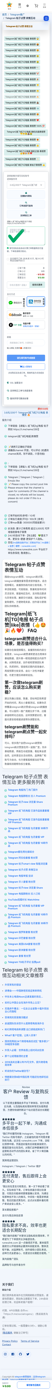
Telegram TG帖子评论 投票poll (24, 962)
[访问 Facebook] (13, 1354)
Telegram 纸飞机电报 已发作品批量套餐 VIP (28, 812)
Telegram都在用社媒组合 (21, 851)
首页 (4, 14)
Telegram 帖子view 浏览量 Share (25, 887)
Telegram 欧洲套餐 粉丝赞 (21, 949)
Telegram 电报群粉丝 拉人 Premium (27, 795)
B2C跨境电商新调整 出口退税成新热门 (25, 1029)
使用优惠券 (37, 284)
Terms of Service (30, 1341)
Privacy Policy (10, 1341)
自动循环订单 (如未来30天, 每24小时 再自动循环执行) (27, 260)
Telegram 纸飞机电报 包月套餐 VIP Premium (26, 907)
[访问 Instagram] (5, 1354)
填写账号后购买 (33, 1385)
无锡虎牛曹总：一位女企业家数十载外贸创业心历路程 (27, 1010)
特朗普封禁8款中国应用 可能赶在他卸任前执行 (26, 1078)
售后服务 (7, 1332)
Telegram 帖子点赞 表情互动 (23, 869)
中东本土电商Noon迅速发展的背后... (24, 996)
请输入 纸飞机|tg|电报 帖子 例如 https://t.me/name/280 (19, 222)
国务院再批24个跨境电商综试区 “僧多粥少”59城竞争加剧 (27, 1042)
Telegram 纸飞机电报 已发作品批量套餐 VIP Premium (28, 821)
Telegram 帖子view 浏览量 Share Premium (25, 803)
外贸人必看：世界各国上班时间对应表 (24, 1050)
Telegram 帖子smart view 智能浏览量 (28, 863)
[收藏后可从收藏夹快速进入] (46, 18)
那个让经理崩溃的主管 (16, 1056)
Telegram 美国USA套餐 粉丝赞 (24, 944)
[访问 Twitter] (28, 1354)
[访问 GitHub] (20, 1354)
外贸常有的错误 (13, 984)
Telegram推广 (17, 14)
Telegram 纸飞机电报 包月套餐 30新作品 (28, 829)
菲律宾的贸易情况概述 (16, 1017)
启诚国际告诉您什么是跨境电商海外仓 (24, 1023)
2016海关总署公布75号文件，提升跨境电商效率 (26, 1063)
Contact (6, 1344)
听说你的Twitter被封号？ (18, 1070)
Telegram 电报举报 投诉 (20, 875)
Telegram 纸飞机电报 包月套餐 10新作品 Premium (28, 916)
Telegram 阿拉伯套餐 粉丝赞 (23, 857)
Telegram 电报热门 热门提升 (23, 789)
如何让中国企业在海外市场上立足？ (23, 1002)
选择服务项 (12, 179)
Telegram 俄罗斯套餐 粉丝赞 (23, 932)
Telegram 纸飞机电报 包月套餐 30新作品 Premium (28, 924)
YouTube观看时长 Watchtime (23, 899)
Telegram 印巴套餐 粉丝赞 (21, 938)
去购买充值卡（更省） (31, 326)
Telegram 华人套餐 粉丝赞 (21, 881)
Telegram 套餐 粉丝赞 (19, 955)
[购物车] (36, 5)
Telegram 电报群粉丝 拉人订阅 (24, 893)
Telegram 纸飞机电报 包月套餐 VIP (26, 836)
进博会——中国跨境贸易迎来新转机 (23, 990)
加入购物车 (27, 366)
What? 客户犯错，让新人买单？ (21, 1035)
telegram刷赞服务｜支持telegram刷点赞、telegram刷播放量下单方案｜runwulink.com (23, 1379)
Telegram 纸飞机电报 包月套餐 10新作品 (28, 844)
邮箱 (9, 337)
